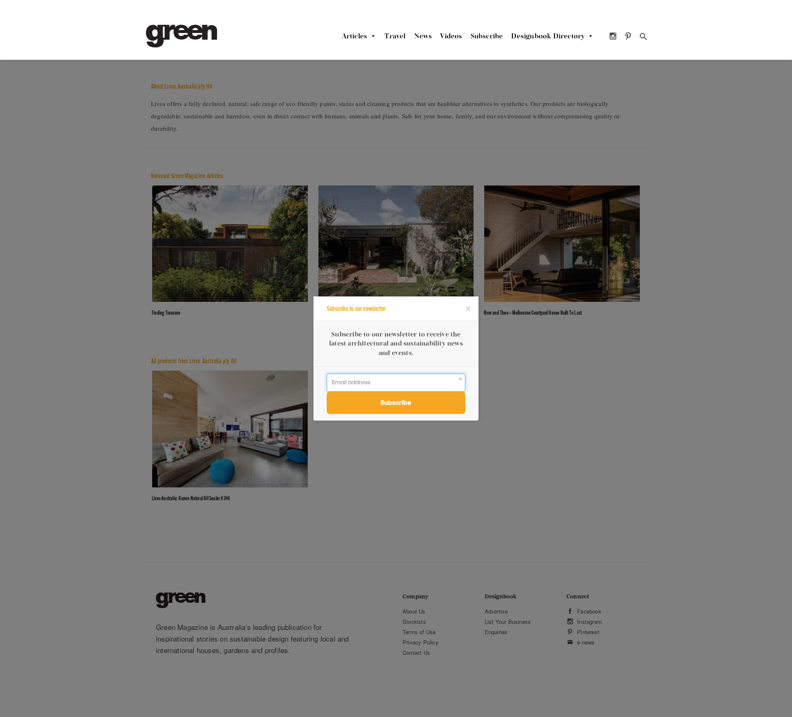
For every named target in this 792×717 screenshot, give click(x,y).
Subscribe (487, 35)
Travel (394, 35)
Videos (451, 35)
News (423, 35)
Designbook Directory (548, 35)
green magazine (181, 36)
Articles (355, 35)
